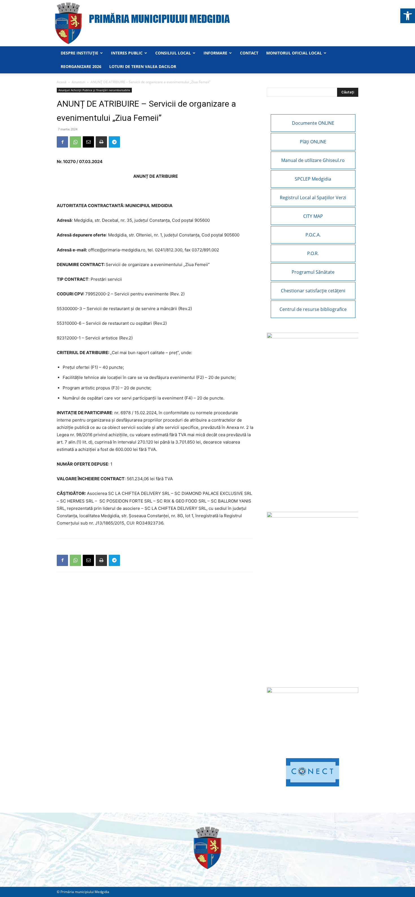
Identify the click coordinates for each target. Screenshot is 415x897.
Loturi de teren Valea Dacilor (142, 66)
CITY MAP (313, 216)
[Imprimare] (101, 142)
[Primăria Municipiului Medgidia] (207, 23)
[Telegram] (114, 142)
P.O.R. (313, 253)
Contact (249, 53)
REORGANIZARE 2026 (81, 66)
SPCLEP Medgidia (313, 179)
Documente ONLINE (313, 123)
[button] (407, 15)
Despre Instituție (79, 53)
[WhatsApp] (75, 142)
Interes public (127, 53)
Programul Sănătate (313, 272)
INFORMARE (215, 53)
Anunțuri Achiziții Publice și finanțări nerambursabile (94, 90)
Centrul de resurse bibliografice (313, 309)
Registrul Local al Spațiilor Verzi (313, 197)
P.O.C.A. (313, 235)
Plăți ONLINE (313, 142)
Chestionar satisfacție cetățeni (313, 291)
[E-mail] (88, 142)
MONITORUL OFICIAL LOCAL (294, 53)
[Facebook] (62, 142)
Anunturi (78, 82)
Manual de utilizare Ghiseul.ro (313, 160)
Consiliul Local (173, 53)
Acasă (61, 82)
